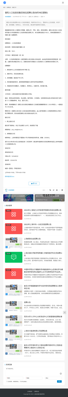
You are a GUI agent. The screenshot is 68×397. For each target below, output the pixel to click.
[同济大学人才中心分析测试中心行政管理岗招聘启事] (13, 320)
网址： (47, 378)
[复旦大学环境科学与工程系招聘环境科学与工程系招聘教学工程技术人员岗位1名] (13, 349)
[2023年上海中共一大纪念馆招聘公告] (13, 228)
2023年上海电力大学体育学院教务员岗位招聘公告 (42, 210)
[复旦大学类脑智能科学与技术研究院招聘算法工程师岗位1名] (13, 290)
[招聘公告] (13, 306)
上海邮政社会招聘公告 (32, 239)
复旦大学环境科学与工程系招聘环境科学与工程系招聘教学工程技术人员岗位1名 (43, 346)
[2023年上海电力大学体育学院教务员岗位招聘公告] (13, 214)
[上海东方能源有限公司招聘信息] (13, 335)
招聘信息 (36, 16)
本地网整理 (8, 16)
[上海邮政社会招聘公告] (13, 243)
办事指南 (29, 391)
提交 (59, 381)
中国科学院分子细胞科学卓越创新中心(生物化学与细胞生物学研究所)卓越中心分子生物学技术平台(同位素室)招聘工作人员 (43, 271)
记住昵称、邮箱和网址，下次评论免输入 (17, 381)
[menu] (63, 2)
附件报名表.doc (9, 176)
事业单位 (8, 225)
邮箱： (28, 378)
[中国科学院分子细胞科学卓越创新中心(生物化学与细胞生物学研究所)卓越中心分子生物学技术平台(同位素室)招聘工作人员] (13, 273)
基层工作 (31, 16)
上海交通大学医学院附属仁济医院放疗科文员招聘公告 (43, 254)
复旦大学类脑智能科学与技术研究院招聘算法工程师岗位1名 (43, 287)
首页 (4, 7)
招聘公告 (27, 302)
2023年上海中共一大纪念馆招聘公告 (37, 224)
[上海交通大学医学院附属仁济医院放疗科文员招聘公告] (13, 257)
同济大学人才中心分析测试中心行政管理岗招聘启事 (43, 317)
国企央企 (8, 239)
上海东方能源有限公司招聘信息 (35, 331)
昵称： (9, 378)
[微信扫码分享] (50, 190)
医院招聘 (8, 253)
